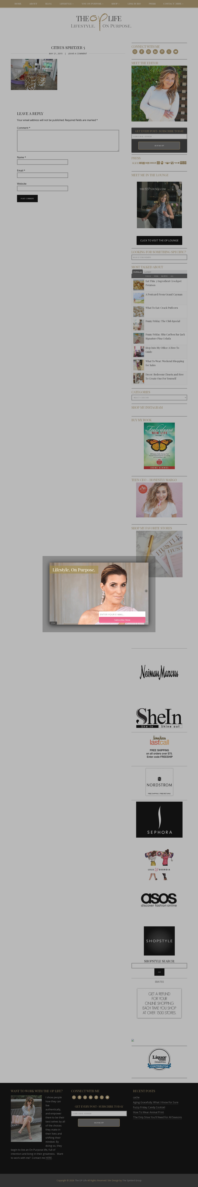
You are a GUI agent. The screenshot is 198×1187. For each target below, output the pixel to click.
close (53, 623)
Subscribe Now (122, 619)
